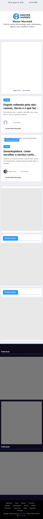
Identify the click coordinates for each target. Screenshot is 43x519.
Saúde (25, 508)
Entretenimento (17, 505)
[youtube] (32, 7)
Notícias (26, 505)
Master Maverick (22, 21)
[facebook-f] (16, 7)
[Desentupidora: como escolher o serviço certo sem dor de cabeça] (21, 139)
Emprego (7, 505)
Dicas (6, 99)
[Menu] (16, 33)
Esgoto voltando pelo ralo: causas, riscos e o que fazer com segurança (21, 106)
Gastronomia (17, 508)
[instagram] (26, 7)
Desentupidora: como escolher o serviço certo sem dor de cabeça (18, 153)
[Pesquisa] (22, 33)
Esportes (23, 503)
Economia (31, 503)
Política (33, 505)
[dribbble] (21, 7)
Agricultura (9, 503)
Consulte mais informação (13, 128)
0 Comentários (16, 122)
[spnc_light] (27, 34)
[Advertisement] (21, 66)
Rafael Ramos (12, 171)
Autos (16, 503)
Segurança (32, 508)
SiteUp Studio (23, 513)
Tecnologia (20, 510)
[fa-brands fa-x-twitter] (11, 7)
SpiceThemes (22, 515)
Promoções (8, 508)
